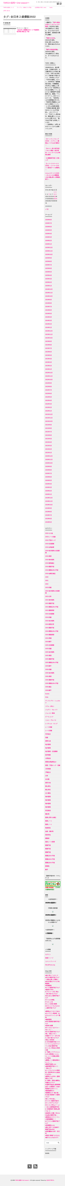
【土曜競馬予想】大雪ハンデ (52, 159)
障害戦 (47, 866)
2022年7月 (48, 390)
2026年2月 (48, 240)
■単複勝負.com (50, 1125)
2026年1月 (48, 244)
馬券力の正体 (51, 38)
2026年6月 (48, 226)
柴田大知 (48, 782)
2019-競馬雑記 (49, 563)
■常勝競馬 (48, 985)
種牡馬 (47, 814)
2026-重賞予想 (49, 680)
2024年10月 (49, 296)
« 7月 (46, 209)
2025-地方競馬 (49, 652)
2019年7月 (48, 515)
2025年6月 (48, 268)
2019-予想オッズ (50, 540)
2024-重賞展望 (49, 634)
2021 (46, 580)
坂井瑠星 (48, 755)
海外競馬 (48, 796)
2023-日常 (48, 596)
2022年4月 (48, 400)
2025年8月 (48, 261)
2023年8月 (48, 345)
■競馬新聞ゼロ (49, 1090)
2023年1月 (48, 369)
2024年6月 (48, 310)
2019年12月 (49, 497)
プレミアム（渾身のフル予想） (24, 7)
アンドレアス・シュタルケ (52, 701)
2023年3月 (48, 362)
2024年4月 (48, 317)
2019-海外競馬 (49, 559)
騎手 (46, 869)
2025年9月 (48, 258)
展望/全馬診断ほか (50, 762)
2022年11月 (49, 376)
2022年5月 (48, 397)
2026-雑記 (48, 687)
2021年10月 (49, 421)
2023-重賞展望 (49, 610)
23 (56, 198)
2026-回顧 (48, 669)
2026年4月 (48, 233)
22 (54, 198)
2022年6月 (48, 393)
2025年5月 (48, 272)
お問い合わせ (6, 10)
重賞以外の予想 (50, 855)
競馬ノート (48, 821)
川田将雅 (48, 769)
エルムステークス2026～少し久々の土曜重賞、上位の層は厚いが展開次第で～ (52, 176)
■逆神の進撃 (49, 1025)
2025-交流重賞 (49, 645)
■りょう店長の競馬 (51, 1004)
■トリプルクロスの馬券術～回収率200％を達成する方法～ (52, 1072)
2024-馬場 (48, 638)
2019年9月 (48, 508)
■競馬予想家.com (50, 1064)
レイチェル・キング (51, 723)
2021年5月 (48, 438)
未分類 (47, 779)
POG (46, 697)
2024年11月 (49, 292)
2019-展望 (48, 556)
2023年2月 (48, 365)
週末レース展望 (50, 841)
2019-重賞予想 (49, 566)
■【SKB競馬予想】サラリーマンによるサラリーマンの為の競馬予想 (52, 1044)
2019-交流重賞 (49, 543)
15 (54, 196)
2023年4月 (48, 358)
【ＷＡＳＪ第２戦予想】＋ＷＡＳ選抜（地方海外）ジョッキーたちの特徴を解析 (52, 151)
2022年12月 (49, 372)
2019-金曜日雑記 (50, 573)
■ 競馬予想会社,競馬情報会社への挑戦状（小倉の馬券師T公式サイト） (52, 1086)
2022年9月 (48, 383)
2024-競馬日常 (49, 624)
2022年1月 (48, 411)
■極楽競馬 (48, 1019)
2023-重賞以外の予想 (51, 607)
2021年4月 (48, 442)
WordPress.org (50, 965)
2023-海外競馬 (49, 600)
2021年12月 (49, 414)
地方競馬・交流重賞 (51, 751)
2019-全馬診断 (49, 547)
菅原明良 (48, 828)
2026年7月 (48, 223)
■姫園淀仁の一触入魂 (51, 1092)
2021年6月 (48, 435)
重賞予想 (48, 845)
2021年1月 (48, 452)
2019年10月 (49, 504)
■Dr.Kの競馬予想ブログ (52, 1031)
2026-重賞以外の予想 (51, 683)
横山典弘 (48, 786)
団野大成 (48, 741)
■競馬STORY (49, 989)
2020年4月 (48, 484)
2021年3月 (48, 445)
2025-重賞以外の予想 (51, 662)
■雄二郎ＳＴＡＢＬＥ (51, 975)
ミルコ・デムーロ (50, 720)
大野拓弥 (48, 758)
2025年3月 (48, 279)
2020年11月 (49, 459)
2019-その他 (49, 533)
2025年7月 (48, 265)
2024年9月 (48, 299)
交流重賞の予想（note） (41, 7)
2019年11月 (49, 501)
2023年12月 (49, 331)
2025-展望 (48, 655)
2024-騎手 (48, 641)
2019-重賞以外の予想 (51, 570)
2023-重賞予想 (49, 603)
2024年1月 (48, 327)
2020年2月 (48, 491)
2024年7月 (48, 306)
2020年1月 (48, 494)
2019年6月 (48, 518)
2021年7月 (48, 431)
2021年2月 (48, 449)
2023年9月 (48, 341)
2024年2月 (48, 324)
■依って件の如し (50, 1099)
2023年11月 (49, 334)
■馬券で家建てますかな (52, 1135)
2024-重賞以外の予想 (51, 631)
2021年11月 (49, 418)
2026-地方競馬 (49, 673)
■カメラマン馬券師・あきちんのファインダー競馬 (52, 1015)
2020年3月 (48, 487)
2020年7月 (48, 473)
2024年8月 (48, 303)
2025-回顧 (48, 648)
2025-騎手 (48, 666)
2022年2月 (48, 407)
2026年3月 (48, 237)
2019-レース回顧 (50, 536)
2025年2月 (48, 282)
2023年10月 (49, 338)
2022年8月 (48, 386)
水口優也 (48, 793)
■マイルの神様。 (50, 1000)
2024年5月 (48, 313)
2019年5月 (48, 522)
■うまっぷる (49, 1002)
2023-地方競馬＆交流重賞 (52, 592)
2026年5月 (48, 230)
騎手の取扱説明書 (52, 49)
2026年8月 (48, 219)
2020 (46, 577)
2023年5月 (48, 355)
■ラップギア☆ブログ (51, 1103)
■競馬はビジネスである (52, 1011)
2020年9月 (48, 466)
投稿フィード (49, 958)
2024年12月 (49, 289)
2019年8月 (48, 511)
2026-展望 (48, 676)
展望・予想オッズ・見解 (52, 765)
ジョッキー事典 (50, 713)
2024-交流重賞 (49, 614)
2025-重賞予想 (49, 659)
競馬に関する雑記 (50, 817)
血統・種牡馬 (49, 831)
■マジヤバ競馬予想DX (52, 1101)
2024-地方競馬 (49, 620)
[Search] (58, 1142)
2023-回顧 (48, 587)
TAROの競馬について (8, 7)
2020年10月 (49, 463)
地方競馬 (48, 744)
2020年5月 (48, 480)
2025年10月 (49, 254)
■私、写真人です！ (51, 1033)
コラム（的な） (50, 706)
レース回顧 (48, 727)
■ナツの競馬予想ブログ (52, 987)
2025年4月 (48, 275)
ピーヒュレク (49, 716)
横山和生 (48, 789)
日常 (46, 775)
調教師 (47, 838)
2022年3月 (48, 404)
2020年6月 (48, 477)
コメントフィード (50, 961)
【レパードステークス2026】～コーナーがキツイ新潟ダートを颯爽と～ (52, 166)
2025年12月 (49, 247)
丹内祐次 (48, 734)
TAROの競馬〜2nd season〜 (16, 3)
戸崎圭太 (48, 772)
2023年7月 (48, 348)
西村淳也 (48, 835)
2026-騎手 (48, 690)
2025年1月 (48, 285)
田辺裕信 (48, 810)
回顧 (46, 737)
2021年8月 (48, 428)
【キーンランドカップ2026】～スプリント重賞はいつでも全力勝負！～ (52, 142)
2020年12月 (49, 456)
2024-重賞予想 (49, 627)
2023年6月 (48, 351)
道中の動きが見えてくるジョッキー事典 (52, 24)
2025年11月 (49, 251)
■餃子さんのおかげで (51, 1137)
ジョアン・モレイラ (51, 709)
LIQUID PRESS (50, 1180)
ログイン (48, 954)
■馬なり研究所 (49, 1040)
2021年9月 (48, 424)
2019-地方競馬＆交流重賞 (52, 551)
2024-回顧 (48, 617)
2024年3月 (48, 320)
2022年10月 (49, 379)
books (51, 7)
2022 (46, 584)
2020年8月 (48, 470)
